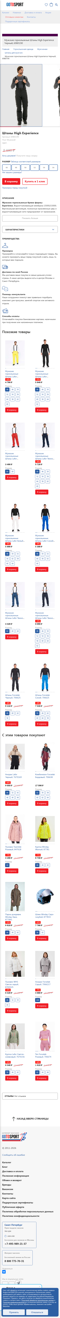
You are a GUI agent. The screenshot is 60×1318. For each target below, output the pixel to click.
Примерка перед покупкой (14, 187)
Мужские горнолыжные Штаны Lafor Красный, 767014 (13, 457)
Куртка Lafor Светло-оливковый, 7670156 (15, 1055)
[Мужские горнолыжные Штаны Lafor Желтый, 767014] (15, 353)
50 (25, 167)
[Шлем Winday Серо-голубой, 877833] (45, 896)
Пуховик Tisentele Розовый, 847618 (13, 848)
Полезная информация (15, 1175)
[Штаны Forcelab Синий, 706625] (45, 677)
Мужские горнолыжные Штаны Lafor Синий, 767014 (44, 539)
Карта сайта (9, 1197)
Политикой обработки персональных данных (37, 1300)
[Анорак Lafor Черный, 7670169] (15, 756)
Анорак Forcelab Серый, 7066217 (43, 983)
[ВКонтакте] (4, 1272)
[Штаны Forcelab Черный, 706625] (15, 677)
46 (7, 167)
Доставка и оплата (33, 12)
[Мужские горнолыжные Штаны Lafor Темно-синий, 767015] (15, 594)
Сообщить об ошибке (13, 1154)
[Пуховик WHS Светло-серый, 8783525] (15, 963)
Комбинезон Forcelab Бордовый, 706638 (45, 775)
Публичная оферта (13, 1206)
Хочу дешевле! (9, 155)
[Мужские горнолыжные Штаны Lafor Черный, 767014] (45, 353)
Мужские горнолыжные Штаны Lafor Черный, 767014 (43, 375)
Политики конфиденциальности (14, 1302)
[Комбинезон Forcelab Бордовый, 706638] (45, 756)
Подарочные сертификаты (17, 21)
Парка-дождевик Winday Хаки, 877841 (13, 917)
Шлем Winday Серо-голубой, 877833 (44, 915)
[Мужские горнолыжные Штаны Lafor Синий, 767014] (45, 517)
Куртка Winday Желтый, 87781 (42, 848)
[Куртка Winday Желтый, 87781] (45, 828)
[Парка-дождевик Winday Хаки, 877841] (15, 896)
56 (53, 167)
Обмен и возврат (12, 1180)
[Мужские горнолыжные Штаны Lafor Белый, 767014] (15, 517)
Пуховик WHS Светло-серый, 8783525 (12, 984)
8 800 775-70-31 (14, 1261)
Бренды (6, 1184)
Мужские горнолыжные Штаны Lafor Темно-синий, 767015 (14, 616)
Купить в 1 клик (35, 181)
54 (44, 167)
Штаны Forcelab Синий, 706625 (42, 696)
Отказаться (37, 1312)
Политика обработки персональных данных (27, 1211)
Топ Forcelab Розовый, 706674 (43, 1055)
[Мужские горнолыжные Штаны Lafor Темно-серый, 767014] (45, 594)
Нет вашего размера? (12, 172)
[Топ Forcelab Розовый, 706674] (45, 1036)
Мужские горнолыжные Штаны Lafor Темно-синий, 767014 (44, 457)
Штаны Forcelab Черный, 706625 (13, 696)
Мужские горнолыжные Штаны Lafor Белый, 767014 (14, 539)
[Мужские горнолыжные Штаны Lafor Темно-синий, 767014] (45, 435)
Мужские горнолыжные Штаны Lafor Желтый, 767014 (13, 375)
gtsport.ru (13, 1290)
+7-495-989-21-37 (16, 1243)
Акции (48, 12)
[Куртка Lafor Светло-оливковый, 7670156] (15, 1036)
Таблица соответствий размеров (25, 161)
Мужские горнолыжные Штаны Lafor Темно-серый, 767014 (44, 616)
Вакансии (7, 1189)
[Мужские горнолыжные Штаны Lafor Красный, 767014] (15, 435)
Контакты (31, 17)
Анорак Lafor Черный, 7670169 (13, 775)
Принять (14, 1312)
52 (35, 167)
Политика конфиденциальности (20, 1215)
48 (16, 167)
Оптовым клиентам (14, 17)
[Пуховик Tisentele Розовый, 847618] (15, 828)
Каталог (5, 12)
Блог (5, 1166)
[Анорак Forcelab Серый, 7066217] (45, 963)
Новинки (17, 12)
